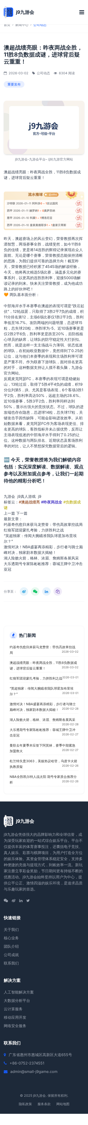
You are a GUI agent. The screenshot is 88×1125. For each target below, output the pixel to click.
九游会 (9, 496)
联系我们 (11, 963)
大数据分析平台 (17, 1000)
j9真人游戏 (26, 496)
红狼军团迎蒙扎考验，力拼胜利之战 (34, 530)
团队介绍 (11, 946)
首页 (7, 25)
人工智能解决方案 (19, 992)
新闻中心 (21, 25)
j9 (26, 390)
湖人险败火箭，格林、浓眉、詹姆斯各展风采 (41, 558)
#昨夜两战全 (51, 502)
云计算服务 (13, 1009)
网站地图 (62, 1104)
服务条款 (44, 1104)
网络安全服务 (15, 1025)
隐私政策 (25, 1104)
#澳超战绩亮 (29, 502)
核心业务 (11, 938)
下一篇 (21, 513)
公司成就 (11, 954)
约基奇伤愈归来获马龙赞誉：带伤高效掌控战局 (43, 524)
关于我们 (11, 929)
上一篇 (9, 513)
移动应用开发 (15, 1017)
